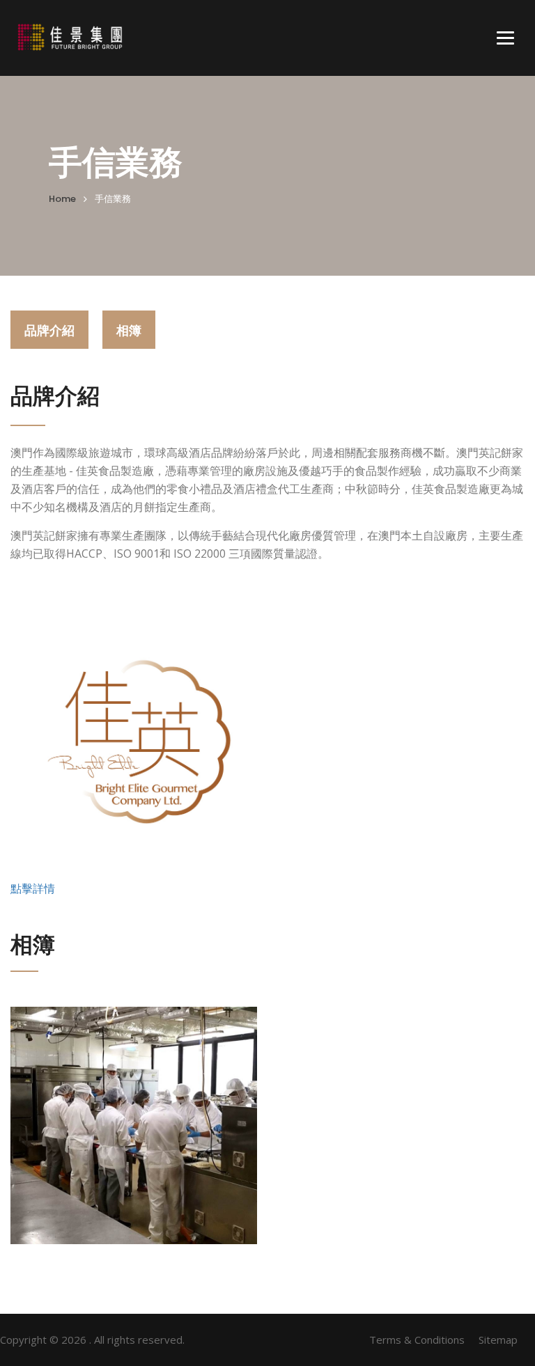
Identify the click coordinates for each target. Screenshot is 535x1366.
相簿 (128, 330)
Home (62, 198)
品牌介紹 (49, 330)
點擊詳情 (32, 888)
